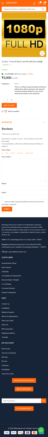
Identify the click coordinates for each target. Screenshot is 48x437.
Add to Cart (9, 105)
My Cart (4, 361)
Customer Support (24, 408)
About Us (5, 325)
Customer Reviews (8, 288)
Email (4, 192)
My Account (6, 349)
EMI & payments (7, 329)
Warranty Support (8, 312)
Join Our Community (9, 353)
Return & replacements (10, 316)
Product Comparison (9, 292)
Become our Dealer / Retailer (24, 380)
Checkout (5, 365)
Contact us (5, 304)
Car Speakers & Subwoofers (11, 276)
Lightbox (42, 53)
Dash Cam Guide (7, 320)
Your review (6, 157)
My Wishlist (6, 369)
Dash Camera (6, 267)
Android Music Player (9, 263)
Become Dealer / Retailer (10, 280)
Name (4, 183)
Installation (6, 308)
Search (43, 9)
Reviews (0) (7, 122)
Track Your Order (8, 374)
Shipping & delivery (8, 333)
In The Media (6, 284)
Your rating (6, 150)
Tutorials (5, 337)
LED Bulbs (5, 271)
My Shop (5, 357)
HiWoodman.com (20, 428)
